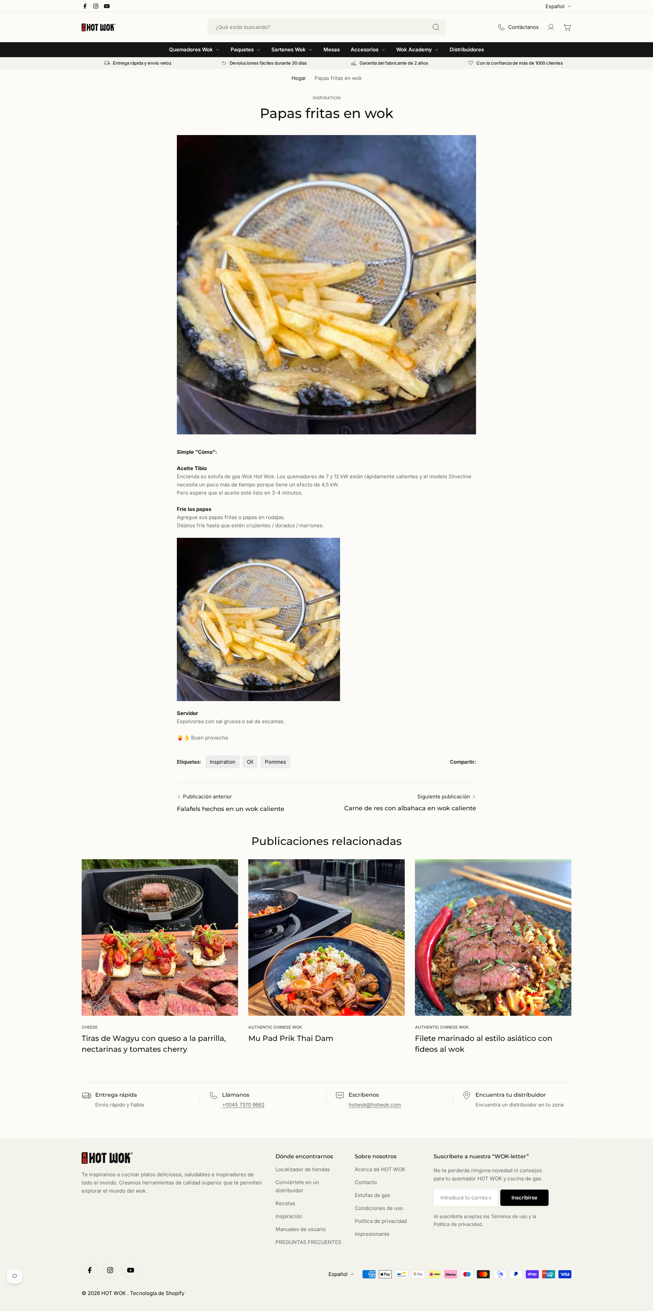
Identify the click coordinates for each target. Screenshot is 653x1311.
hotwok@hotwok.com (375, 1104)
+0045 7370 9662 (243, 1104)
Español (555, 6)
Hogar (298, 78)
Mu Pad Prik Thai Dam (290, 1038)
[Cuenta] (551, 27)
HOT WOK (114, 1293)
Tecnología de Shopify (157, 1293)
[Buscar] (436, 27)
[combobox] (326, 27)
